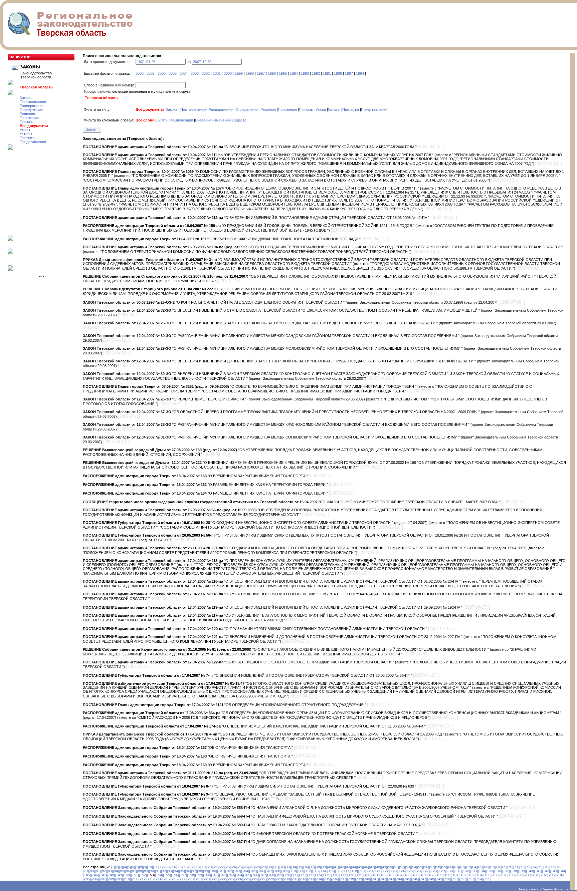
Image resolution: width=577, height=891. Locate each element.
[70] (510, 867)
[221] (215, 879)
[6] (133, 867)
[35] (300, 867)
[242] (383, 879)
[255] (487, 879)
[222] (223, 879)
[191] (455, 875)
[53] (408, 867)
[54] (414, 867)
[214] (159, 879)
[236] (335, 879)
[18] (198, 867)
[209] (119, 879)
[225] (247, 879)
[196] (496, 875)
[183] (391, 875)
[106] (261, 871)
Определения (31, 110)
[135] (490, 871)
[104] (245, 871)
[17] (192, 867)
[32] (282, 867)
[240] (367, 879)
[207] (103, 879)
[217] (183, 879)
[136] (498, 871)
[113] (316, 871)
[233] (311, 879)
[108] (277, 871)
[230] (287, 879)
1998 (250, 73)
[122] (386, 871)
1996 (272, 73)
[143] (554, 871)
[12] (162, 867)
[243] (391, 879)
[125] (410, 871)
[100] (213, 871)
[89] (146, 871)
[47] (372, 867)
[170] (287, 875)
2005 (173, 73)
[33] (288, 867)
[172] (303, 875)
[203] (552, 875)
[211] (135, 879)
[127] (426, 871)
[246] (415, 879)
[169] (279, 875)
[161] (215, 875)
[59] (444, 867)
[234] (319, 879)
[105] (253, 871)
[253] (471, 879)
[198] (512, 875)
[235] (327, 879)
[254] (479, 879)
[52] (402, 867)
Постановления (33, 102)
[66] (486, 867)
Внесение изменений (213, 120)
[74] (534, 867)
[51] (396, 867)
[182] (383, 875)
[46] (366, 867)
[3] (121, 867)
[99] (206, 871)
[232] (303, 879)
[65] (480, 867)
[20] (210, 867)
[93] (170, 871)
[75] (540, 867)
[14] (174, 867)
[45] (360, 867)
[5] (129, 867)
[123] (394, 871)
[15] (180, 867)
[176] (335, 875)
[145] (87, 875)
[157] (183, 875)
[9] (145, 867)
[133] (474, 871)
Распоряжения (32, 106)
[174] (319, 875)
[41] (336, 867)
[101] (221, 871)
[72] (522, 867)
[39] (324, 867)
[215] (167, 879)
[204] (560, 875)
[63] (468, 867)
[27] (252, 867)
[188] (431, 875)
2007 (151, 73)
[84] (116, 871)
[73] (528, 867)
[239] (359, 879)
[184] (399, 875)
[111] (300, 871)
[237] (343, 879)
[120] (370, 871)
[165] (247, 875)
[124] (402, 871)
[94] (176, 871)
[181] (375, 875)
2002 (206, 73)
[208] (111, 879)
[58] (438, 867)
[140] (530, 871)
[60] (450, 867)
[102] (229, 871)
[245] (407, 879)
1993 (305, 73)
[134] (482, 871)
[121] (378, 871)
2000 (228, 73)
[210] (127, 879)
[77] (552, 867)
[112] (308, 871)
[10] (150, 867)
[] (151, 875)
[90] (152, 871)
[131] (458, 871)
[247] (423, 879)
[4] (125, 867)
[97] (194, 871)
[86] (128, 871)
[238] (351, 879)
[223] (231, 879)
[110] (293, 871)
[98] (200, 871)
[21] (216, 867)
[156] (175, 875)
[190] (447, 875)
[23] (228, 867)
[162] (223, 875)
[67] (492, 867)
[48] (378, 867)
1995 (283, 73)
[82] (104, 871)
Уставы (26, 134)
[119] (362, 871)
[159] (199, 875)
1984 (360, 73)
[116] (339, 871)
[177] (343, 875)
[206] (95, 879)
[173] (311, 875)
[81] (98, 871)
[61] (456, 867)
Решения (27, 114)
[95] (182, 871)
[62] (462, 867)
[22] (222, 867)
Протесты (28, 138)
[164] (239, 875)
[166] (255, 875)
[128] (434, 871)
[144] (562, 871)
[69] (504, 867)
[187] (423, 875)
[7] (137, 867)
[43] (348, 867)
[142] (546, 871)
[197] (504, 875)
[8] (141, 867)
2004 (184, 73)
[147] (103, 875)
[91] (158, 871)
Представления (33, 142)
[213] (151, 879)
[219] (199, 879)
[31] (276, 867)
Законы (26, 98)
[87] (134, 871)
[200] (528, 875)
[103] (237, 871)
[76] (546, 867)
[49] (384, 867)
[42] (342, 867)
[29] (264, 867)
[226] (255, 879)
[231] (295, 879)
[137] (506, 871)
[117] (346, 871)
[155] (167, 875)
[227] (263, 879)
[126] (418, 871)
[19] (204, 867)
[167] (263, 875)
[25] (240, 867)
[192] (463, 875)
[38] (318, 867)
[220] (207, 879)
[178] (351, 875)
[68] (498, 867)
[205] (87, 879)
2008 (140, 73)
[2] (117, 867)
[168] (271, 875)
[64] (474, 867)
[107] (269, 871)
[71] (516, 867)
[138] (514, 871)
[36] (306, 867)
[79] (86, 871)
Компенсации (181, 120)
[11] (156, 867)
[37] (312, 867)
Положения (29, 118)
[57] (432, 867)
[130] (450, 871)
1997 (261, 73)
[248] (431, 879)
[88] (140, 871)
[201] (536, 875)
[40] (330, 867)
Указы (25, 130)
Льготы (162, 120)
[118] (354, 871)
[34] (294, 867)
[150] (127, 875)
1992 (316, 73)
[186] (415, 875)
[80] (92, 871)
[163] (231, 875)
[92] (164, 871)
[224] (239, 879)
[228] (271, 879)
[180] (367, 875)
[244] (399, 879)
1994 (294, 73)
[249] (439, 879)
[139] (522, 871)
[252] (463, 879)
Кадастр (239, 120)
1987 (349, 73)
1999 (239, 73)
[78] (558, 867)
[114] (323, 871)
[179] (359, 875)
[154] (159, 875)
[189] (439, 875)
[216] (175, 879)
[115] (331, 871)
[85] (122, 871)
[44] (354, 867)
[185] (407, 875)
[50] (390, 867)
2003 (195, 73)
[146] (95, 875)
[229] (279, 879)
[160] (207, 875)
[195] (488, 875)
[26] (246, 867)
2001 (217, 73)
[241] (375, 879)
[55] (420, 867)
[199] (520, 875)
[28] (258, 867)
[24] (234, 867)
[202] (544, 875)
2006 (162, 73)
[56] (426, 867)
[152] (143, 875)
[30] (270, 867)
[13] (168, 867)
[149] (119, 875)
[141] (538, 871)
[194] (479, 875)
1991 (327, 73)
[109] (285, 871)
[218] (191, 879)
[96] (188, 871)
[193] (471, 875)
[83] (110, 871)
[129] (442, 871)
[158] (191, 875)
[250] (447, 879)
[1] (113, 867)
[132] (466, 871)
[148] (111, 875)
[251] (455, 879)
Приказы (27, 122)
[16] (186, 867)
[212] (143, 879)
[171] (295, 875)
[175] (327, 875)
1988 (338, 73)
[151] (135, 875)
